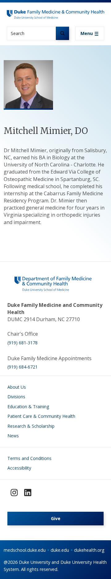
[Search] (62, 33)
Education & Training (28, 406)
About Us (16, 387)
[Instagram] (14, 492)
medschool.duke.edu (25, 550)
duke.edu (60, 550)
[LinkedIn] (28, 492)
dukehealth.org (89, 550)
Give (55, 518)
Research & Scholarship (31, 426)
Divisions (16, 397)
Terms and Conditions (29, 458)
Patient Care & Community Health (41, 416)
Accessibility (19, 468)
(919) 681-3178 (22, 343)
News (13, 436)
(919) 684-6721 (22, 367)
